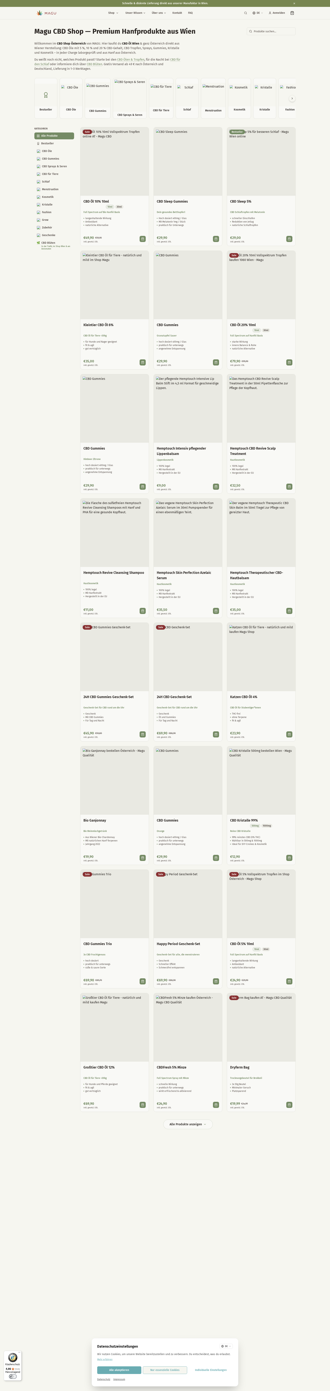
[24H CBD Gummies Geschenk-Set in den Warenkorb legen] (143, 734)
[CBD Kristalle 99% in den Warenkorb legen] (289, 858)
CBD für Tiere (50, 174)
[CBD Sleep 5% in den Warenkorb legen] (289, 239)
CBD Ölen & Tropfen (130, 59)
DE (258, 13)
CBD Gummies (50, 158)
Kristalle (47, 204)
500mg (255, 825)
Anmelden (279, 13)
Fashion (46, 212)
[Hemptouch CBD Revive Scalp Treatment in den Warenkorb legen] (289, 487)
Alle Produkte (49, 135)
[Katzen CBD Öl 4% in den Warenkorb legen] (289, 734)
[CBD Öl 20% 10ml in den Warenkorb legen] (289, 362)
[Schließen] (294, 3)
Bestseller (47, 143)
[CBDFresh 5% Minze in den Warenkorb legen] (216, 1105)
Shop (111, 13)
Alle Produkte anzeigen (186, 1124)
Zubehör (47, 227)
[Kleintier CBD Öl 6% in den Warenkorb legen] (143, 362)
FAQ (190, 13)
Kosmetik (47, 197)
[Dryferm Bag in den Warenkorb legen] (289, 1105)
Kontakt (177, 13)
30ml (119, 206)
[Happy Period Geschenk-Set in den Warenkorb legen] (216, 981)
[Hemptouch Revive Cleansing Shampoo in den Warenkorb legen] (143, 611)
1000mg (267, 825)
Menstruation (50, 189)
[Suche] (246, 13)
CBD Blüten (94, 64)
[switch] (13, 1376)
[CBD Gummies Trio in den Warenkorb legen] (143, 981)
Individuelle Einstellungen (211, 1370)
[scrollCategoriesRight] (292, 98)
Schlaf (46, 181)
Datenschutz (103, 1379)
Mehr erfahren (104, 1359)
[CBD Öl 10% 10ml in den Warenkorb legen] (143, 239)
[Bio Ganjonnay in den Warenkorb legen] (143, 858)
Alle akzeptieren (119, 1370)
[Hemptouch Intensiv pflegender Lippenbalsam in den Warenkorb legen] (216, 487)
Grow (45, 220)
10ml (110, 206)
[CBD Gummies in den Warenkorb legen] (216, 362)
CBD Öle (47, 151)
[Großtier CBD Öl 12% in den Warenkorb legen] (143, 1105)
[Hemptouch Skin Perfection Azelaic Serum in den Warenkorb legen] (216, 611)
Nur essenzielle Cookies (165, 1370)
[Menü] (19, 1353)
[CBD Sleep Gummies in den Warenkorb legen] (216, 239)
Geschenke (48, 235)
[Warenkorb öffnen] (292, 13)
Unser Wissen (133, 13)
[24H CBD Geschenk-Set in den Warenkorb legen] (216, 734)
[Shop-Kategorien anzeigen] (117, 13)
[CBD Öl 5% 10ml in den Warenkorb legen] (289, 981)
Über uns (157, 13)
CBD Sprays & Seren (54, 166)
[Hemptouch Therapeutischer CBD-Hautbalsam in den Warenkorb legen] (289, 611)
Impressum (119, 1379)
